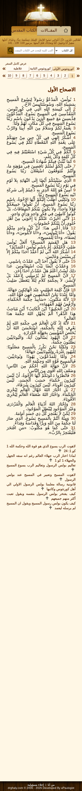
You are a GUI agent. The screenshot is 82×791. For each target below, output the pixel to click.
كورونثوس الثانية (40, 68)
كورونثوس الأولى (63, 68)
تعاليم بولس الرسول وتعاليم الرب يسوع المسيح (41, 465)
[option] (63, 68)
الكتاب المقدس (24, 30)
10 (9, 75)
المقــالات (49, 30)
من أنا (51, 784)
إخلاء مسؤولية (35, 784)
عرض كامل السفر (15, 63)
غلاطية (18, 68)
